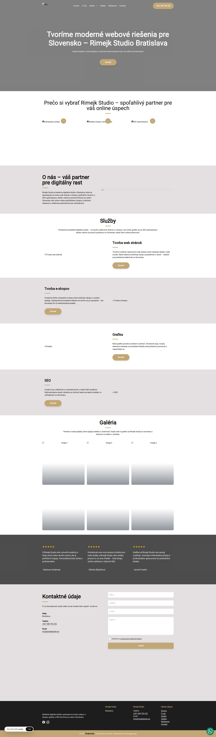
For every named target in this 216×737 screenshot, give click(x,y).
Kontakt (122, 6)
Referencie (112, 6)
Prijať (29, 729)
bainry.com (133, 734)
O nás (84, 6)
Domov (76, 6)
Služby (92, 6)
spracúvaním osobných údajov (131, 639)
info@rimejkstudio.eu (50, 631)
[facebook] (43, 722)
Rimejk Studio (89, 734)
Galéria (103, 6)
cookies (20, 729)
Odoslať (141, 646)
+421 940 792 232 (49, 624)
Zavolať (108, 62)
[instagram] (47, 722)
